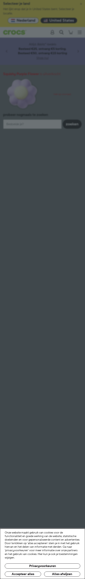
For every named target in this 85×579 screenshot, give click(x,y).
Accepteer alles (23, 574)
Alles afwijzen (62, 574)
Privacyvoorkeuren (42, 566)
